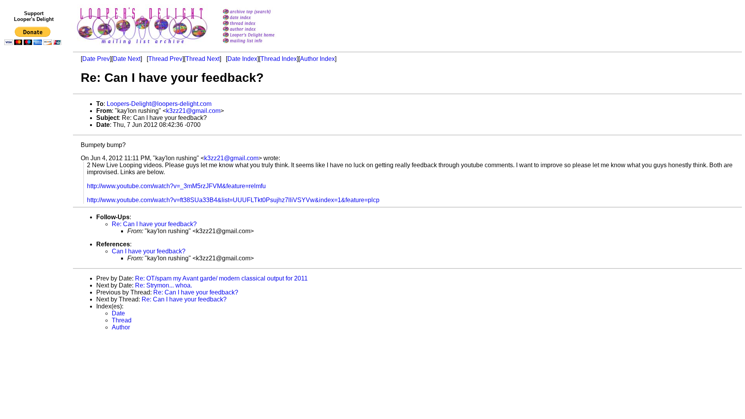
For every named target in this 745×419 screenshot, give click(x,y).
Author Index (317, 58)
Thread (122, 320)
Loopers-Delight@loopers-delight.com (159, 103)
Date (118, 313)
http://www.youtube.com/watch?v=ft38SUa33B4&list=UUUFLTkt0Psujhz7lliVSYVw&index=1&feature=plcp (233, 200)
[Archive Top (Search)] (258, 12)
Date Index (242, 58)
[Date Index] (258, 18)
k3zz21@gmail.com (193, 110)
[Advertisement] (34, 208)
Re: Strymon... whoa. (163, 285)
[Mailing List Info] (258, 45)
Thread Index (278, 58)
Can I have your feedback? (148, 251)
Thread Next (202, 58)
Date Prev (96, 58)
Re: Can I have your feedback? (154, 224)
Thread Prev (165, 58)
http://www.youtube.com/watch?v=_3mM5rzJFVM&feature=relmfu (176, 186)
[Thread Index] (258, 24)
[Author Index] (258, 29)
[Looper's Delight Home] (258, 35)
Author (121, 327)
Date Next (126, 58)
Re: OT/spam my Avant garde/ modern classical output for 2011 (221, 278)
